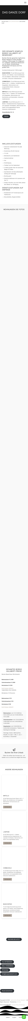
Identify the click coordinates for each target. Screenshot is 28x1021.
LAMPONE (6, 832)
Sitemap (22, 1005)
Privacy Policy (15, 1005)
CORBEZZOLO (7, 868)
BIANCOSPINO (7, 904)
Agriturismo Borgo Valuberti (18, 1000)
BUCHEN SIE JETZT (14, 939)
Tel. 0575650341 (7, 962)
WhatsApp (5, 970)
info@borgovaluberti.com (9, 974)
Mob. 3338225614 (7, 966)
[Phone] (24, 1017)
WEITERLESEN (8, 807)
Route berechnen (7, 991)
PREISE (6, 116)
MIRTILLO (6, 796)
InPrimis (19, 1002)
